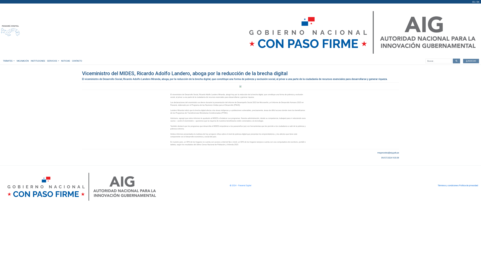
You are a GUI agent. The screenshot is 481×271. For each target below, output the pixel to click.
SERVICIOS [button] (52, 61)
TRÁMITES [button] (8, 61)
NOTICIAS (65, 61)
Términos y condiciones (448, 185)
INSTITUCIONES (38, 61)
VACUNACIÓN (23, 61)
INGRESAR (471, 61)
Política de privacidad (468, 185)
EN (478, 2)
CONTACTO (77, 61)
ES (473, 2)
